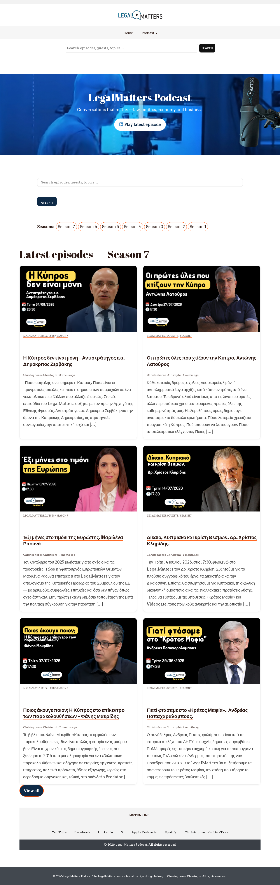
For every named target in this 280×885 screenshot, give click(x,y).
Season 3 (154, 226)
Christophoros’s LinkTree (206, 832)
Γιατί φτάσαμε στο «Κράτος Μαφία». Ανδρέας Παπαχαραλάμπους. (197, 713)
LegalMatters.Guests (38, 335)
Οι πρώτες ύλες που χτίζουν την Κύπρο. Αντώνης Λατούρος (201, 360)
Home (128, 33)
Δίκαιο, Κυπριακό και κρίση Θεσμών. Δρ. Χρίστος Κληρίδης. (202, 540)
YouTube (59, 832)
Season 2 (176, 226)
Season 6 (88, 226)
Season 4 (132, 226)
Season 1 (198, 226)
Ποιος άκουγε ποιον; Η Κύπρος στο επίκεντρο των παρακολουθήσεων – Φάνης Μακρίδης (73, 713)
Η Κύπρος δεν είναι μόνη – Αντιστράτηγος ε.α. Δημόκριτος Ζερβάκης (74, 360)
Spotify (171, 832)
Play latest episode (142, 124)
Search (207, 48)
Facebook (82, 832)
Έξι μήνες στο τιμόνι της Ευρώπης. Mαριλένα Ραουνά (73, 540)
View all (31, 790)
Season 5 (110, 226)
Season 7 (66, 226)
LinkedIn (105, 832)
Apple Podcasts (144, 832)
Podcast (148, 33)
